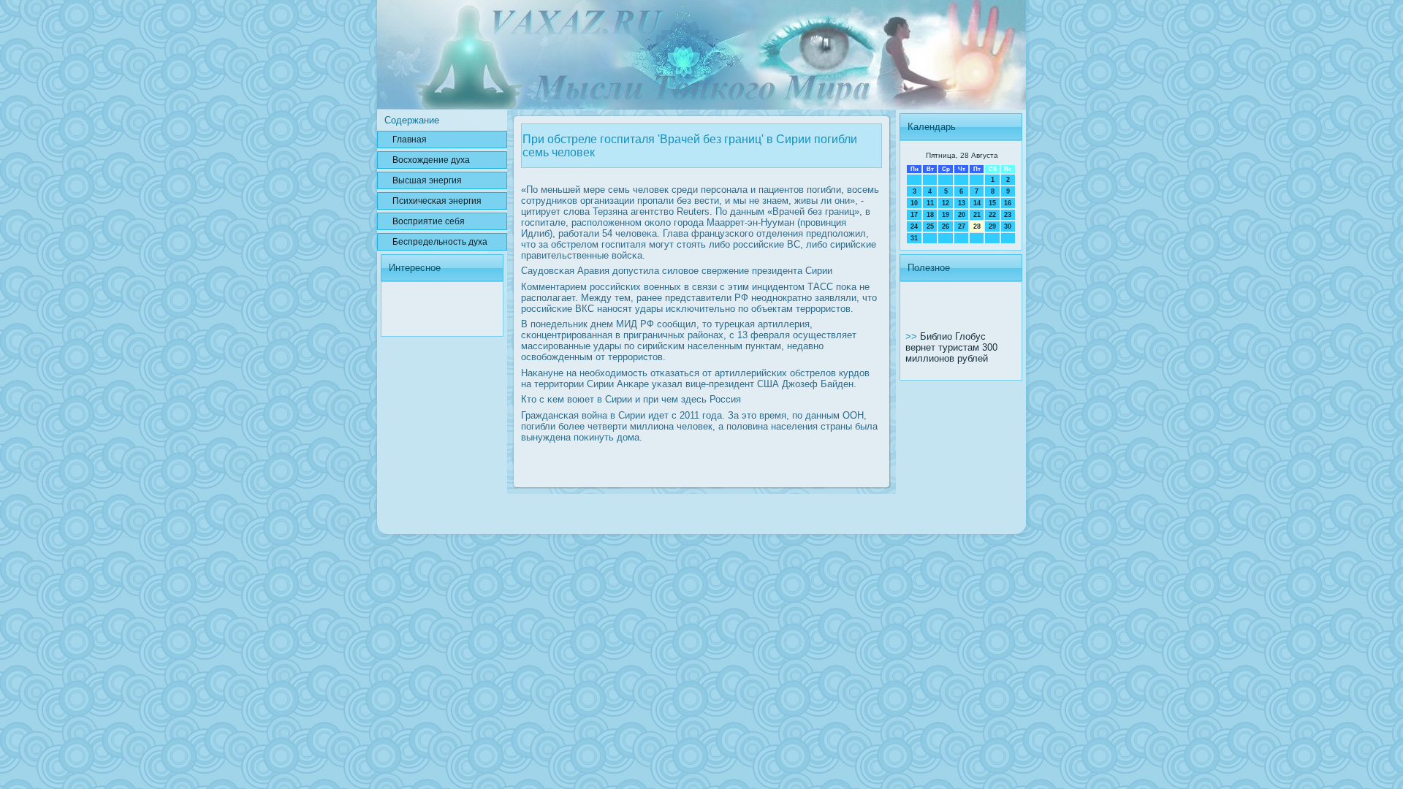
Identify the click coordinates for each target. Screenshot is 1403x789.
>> (912, 336)
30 (1007, 226)
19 (945, 214)
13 (961, 203)
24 (914, 226)
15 (992, 203)
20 (961, 214)
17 (914, 214)
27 (961, 226)
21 (977, 214)
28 (977, 226)
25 (930, 226)
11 (930, 203)
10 (914, 203)
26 (945, 226)
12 (945, 203)
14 (977, 203)
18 (930, 214)
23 (1007, 214)
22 (992, 214)
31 (914, 238)
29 (992, 226)
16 (1007, 203)
